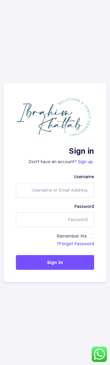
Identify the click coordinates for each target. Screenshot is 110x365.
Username (84, 176)
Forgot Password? (75, 243)
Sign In (55, 262)
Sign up (85, 161)
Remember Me (72, 236)
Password (84, 206)
